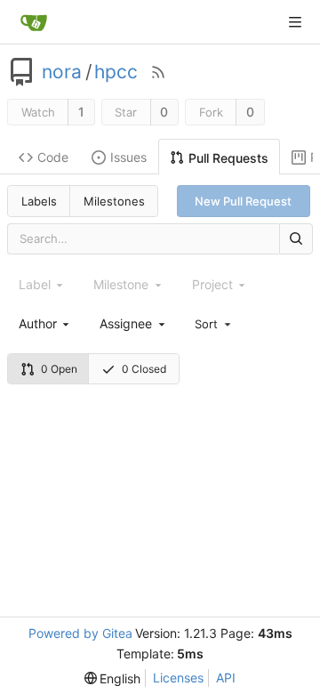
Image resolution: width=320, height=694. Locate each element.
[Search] (296, 238)
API (226, 677)
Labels (39, 201)
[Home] (34, 22)
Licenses (178, 677)
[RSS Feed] (158, 72)
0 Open (59, 368)
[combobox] (45, 323)
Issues (128, 157)
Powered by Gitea (80, 633)
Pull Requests (228, 157)
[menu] (214, 323)
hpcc (116, 72)
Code (52, 157)
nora (62, 72)
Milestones (114, 201)
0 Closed (144, 368)
